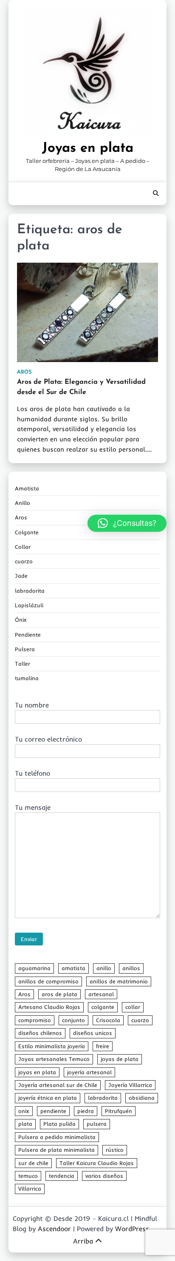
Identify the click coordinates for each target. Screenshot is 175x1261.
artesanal (101, 994)
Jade (21, 575)
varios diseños (104, 1175)
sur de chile (33, 1163)
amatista (73, 968)
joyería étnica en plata (47, 1097)
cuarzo (24, 561)
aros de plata (59, 994)
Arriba (83, 1241)
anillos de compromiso (48, 981)
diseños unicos (92, 1032)
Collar (23, 546)
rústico (115, 1149)
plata (25, 1123)
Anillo (22, 502)
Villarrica (29, 1188)
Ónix (21, 619)
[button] (127, 523)
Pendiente (28, 634)
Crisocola (108, 1020)
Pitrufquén (118, 1110)
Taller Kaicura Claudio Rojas (96, 1163)
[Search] (156, 193)
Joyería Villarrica (130, 1084)
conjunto (73, 1020)
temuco (28, 1175)
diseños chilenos (40, 1032)
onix (23, 1110)
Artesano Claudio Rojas (49, 1006)
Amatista (27, 488)
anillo (103, 968)
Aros (24, 371)
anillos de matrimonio (119, 981)
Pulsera (25, 649)
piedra (85, 1110)
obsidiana (142, 1097)
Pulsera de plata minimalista (56, 1149)
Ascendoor (54, 1228)
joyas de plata (119, 1058)
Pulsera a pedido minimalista (57, 1136)
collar (132, 1006)
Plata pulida (59, 1123)
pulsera (97, 1123)
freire (102, 1046)
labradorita (30, 590)
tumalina (27, 678)
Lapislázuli (29, 605)
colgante (102, 1006)
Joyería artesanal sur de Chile (57, 1084)
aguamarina (34, 968)
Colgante (27, 532)
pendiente (53, 1110)
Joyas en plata (87, 148)
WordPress (132, 1228)
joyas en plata (37, 1072)
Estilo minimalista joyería (51, 1046)
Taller (22, 663)
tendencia (61, 1175)
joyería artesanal (89, 1072)
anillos (131, 968)
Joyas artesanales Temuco (54, 1058)
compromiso (34, 1020)
